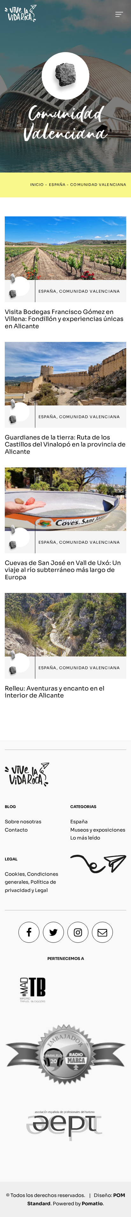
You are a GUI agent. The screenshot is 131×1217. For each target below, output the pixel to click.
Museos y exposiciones (97, 830)
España (57, 185)
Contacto (16, 830)
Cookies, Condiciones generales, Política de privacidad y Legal (31, 882)
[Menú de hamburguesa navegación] (119, 13)
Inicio (37, 185)
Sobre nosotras (23, 822)
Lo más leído (85, 838)
